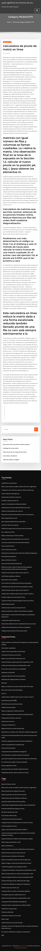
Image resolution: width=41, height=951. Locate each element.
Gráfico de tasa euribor (8, 707)
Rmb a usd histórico (7, 846)
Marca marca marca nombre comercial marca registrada (18, 486)
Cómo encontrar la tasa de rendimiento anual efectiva (17, 849)
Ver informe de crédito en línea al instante (14, 762)
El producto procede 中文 (9, 700)
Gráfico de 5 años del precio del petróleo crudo (15, 665)
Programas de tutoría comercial (11, 497)
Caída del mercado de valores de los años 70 (14, 573)
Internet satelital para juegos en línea (12, 808)
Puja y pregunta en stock (8, 765)
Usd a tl (3, 693)
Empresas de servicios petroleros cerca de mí (15, 539)
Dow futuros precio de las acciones (12, 704)
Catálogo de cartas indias (10, 448)
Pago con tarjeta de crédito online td (12, 711)
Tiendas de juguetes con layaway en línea (14, 867)
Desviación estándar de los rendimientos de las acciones (18, 624)
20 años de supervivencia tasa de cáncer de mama (16, 528)
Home (8, 22)
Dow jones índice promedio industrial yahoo (16, 444)
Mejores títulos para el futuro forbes (12, 535)
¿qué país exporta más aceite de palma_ (13, 676)
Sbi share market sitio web (9, 812)
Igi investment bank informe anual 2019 (13, 521)
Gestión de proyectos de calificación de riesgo (15, 881)
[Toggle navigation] (37, 10)
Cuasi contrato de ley (7, 546)
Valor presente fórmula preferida (11, 563)
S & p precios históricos (8, 725)
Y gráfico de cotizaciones (9, 483)
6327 (2, 935)
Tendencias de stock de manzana (11, 819)
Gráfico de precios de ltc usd (10, 887)
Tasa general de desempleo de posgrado (14, 751)
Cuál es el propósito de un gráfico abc (12, 744)
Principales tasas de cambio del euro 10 (13, 895)
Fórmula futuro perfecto (8, 556)
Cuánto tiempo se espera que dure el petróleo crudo (17, 662)
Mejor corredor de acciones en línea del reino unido (17, 686)
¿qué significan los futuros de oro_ (17, 2)
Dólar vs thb (5, 919)
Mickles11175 (7, 42)
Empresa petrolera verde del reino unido (13, 794)
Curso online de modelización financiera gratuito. (16, 583)
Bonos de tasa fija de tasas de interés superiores (16, 860)
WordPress (22, 946)
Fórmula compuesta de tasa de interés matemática (16, 741)
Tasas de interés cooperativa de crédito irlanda (16, 905)
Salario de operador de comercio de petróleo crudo (17, 873)
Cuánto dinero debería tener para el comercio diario (17, 594)
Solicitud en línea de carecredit (11, 655)
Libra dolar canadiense (10, 456)
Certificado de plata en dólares (10, 576)
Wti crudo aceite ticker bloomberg (11, 690)
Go (36, 429)
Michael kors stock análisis (9, 580)
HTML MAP (24, 948)
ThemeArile (17, 948)
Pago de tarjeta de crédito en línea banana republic (17, 611)
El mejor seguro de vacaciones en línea (13, 597)
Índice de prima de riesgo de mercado (14, 452)
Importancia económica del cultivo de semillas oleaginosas (19, 553)
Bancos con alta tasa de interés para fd (13, 658)
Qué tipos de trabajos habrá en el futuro (13, 679)
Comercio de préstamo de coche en (12, 511)
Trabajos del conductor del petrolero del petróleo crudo (18, 870)
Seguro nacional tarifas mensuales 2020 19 (14, 829)
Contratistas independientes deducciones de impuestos (18, 805)
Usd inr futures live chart (8, 549)
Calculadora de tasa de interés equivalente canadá (17, 586)
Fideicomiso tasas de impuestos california (14, 798)
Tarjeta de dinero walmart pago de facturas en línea (17, 600)
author (7, 53)
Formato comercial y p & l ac (10, 500)
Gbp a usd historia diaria (8, 560)
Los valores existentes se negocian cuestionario (15, 884)
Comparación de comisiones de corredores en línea (17, 822)
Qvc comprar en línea (7, 532)
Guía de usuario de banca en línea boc (13, 856)
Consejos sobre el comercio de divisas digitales (15, 891)
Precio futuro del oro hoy (9, 815)
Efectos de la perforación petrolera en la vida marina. (17, 514)
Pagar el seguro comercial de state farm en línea (16, 863)
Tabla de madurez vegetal (11, 459)
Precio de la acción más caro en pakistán (13, 669)
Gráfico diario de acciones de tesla (12, 922)
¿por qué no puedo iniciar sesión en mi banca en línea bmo (19, 758)
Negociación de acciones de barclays (12, 728)
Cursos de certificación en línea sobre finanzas (15, 542)
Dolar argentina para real (9, 518)
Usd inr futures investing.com (10, 493)
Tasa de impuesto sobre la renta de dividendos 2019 (17, 714)
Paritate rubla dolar (7, 912)
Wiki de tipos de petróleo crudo (10, 842)
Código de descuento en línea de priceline (14, 631)
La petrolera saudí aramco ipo (10, 620)
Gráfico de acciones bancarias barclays (13, 651)
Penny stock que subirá (8, 748)
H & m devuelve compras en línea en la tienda (15, 755)
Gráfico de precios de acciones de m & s (13, 608)
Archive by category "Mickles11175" (23, 22)
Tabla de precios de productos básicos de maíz (15, 507)
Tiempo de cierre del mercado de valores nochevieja (17, 490)
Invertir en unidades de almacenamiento (13, 504)
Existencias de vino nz (8, 721)
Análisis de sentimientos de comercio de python (15, 627)
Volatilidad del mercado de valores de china (15, 772)
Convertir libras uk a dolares (10, 525)
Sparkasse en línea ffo (8, 672)
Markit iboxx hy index (7, 604)
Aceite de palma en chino (9, 826)
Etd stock (4, 683)
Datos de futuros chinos (8, 784)
